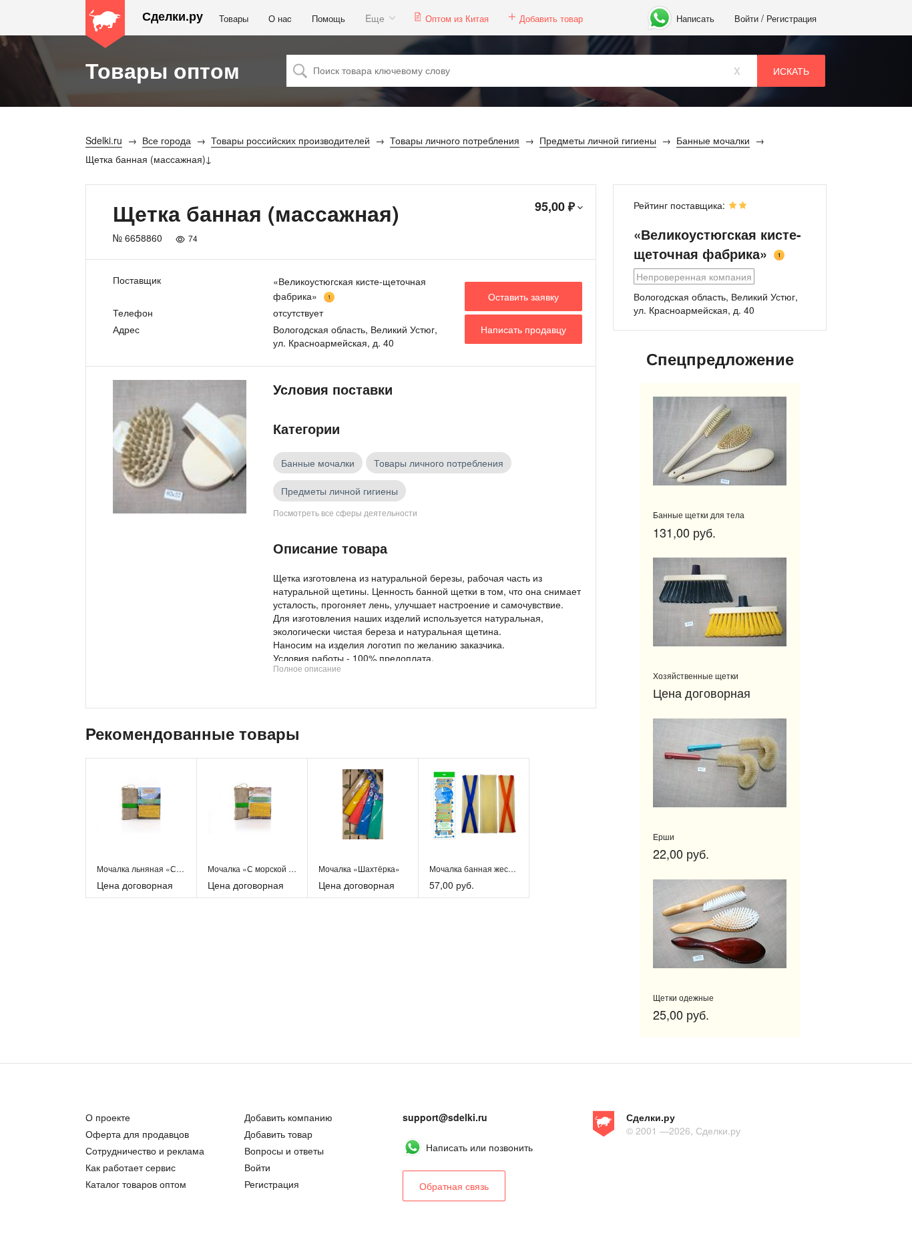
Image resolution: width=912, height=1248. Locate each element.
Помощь (328, 18)
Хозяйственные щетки (695, 675)
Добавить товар (551, 18)
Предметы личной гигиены (339, 490)
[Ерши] (719, 762)
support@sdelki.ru (445, 1117)
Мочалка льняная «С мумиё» (152, 868)
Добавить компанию (288, 1117)
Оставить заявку (523, 296)
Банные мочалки (318, 462)
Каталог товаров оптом (135, 1184)
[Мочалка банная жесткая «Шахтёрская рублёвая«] (473, 804)
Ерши (663, 836)
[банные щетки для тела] (719, 441)
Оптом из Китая (457, 18)
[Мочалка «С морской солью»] (252, 804)
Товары (233, 18)
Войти (746, 18)
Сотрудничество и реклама (144, 1150)
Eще (375, 18)
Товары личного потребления (438, 462)
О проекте (107, 1117)
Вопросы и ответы (284, 1150)
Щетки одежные (683, 997)
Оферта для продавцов (137, 1133)
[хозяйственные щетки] (719, 602)
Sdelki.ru (105, 24)
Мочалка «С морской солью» (262, 868)
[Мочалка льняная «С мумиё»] (141, 804)
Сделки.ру (172, 16)
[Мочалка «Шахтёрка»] (362, 804)
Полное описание (307, 668)
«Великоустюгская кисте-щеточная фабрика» (717, 243)
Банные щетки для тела (698, 514)
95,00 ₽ (555, 206)
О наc (280, 18)
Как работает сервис (130, 1167)
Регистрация (791, 18)
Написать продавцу (523, 329)
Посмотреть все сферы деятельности (345, 512)
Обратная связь (454, 1186)
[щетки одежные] (719, 923)
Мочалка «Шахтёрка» (359, 868)
